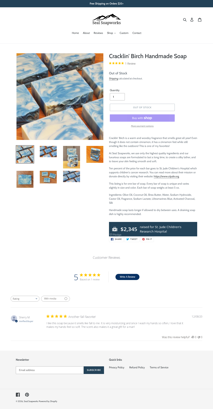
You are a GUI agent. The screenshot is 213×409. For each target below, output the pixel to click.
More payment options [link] (142, 125)
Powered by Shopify (48, 401)
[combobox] (25, 299)
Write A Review (127, 276)
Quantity (114, 90)
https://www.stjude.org (166, 176)
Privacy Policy (116, 367)
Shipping (113, 78)
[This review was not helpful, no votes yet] (199, 337)
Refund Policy (137, 367)
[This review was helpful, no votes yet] (193, 337)
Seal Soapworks (31, 401)
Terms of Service (159, 367)
